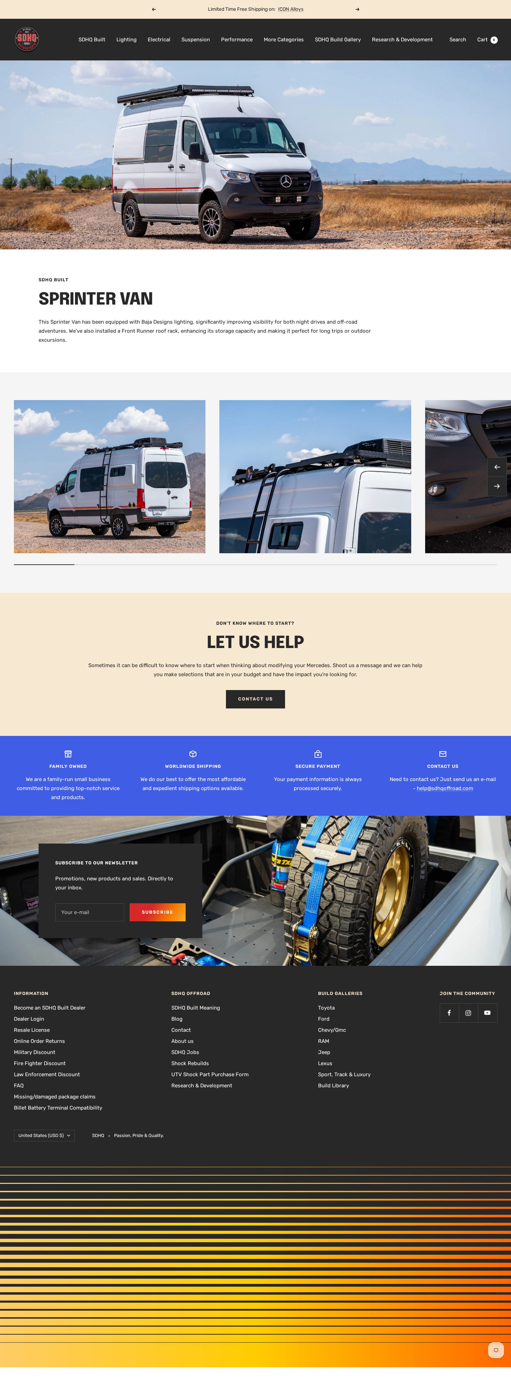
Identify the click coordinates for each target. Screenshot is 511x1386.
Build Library (333, 1085)
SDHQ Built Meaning (195, 1008)
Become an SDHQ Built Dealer (50, 1008)
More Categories (284, 39)
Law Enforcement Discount (47, 1074)
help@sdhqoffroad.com (445, 788)
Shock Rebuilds (190, 1063)
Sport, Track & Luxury (344, 1074)
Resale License (32, 1030)
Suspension (195, 39)
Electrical (159, 39)
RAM (323, 1041)
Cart (486, 39)
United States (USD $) (41, 1135)
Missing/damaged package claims (55, 1097)
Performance (237, 39)
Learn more (282, 9)
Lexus (325, 1063)
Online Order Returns (39, 1041)
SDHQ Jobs (185, 1052)
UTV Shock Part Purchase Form (210, 1074)
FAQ (19, 1085)
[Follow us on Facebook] (449, 1012)
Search (457, 39)
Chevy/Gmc (332, 1030)
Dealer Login (29, 1019)
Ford (324, 1019)
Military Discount (34, 1052)
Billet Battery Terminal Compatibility (58, 1108)
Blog (176, 1019)
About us (182, 1041)
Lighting (126, 39)
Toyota (326, 1008)
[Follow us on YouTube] (487, 1012)
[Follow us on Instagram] (468, 1012)
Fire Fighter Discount (40, 1063)
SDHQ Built (92, 39)
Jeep (324, 1052)
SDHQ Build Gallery (338, 39)
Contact (181, 1030)
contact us (255, 699)
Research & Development (402, 39)
